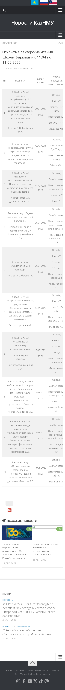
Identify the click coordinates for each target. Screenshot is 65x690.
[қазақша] (34, 2)
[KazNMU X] (35, 681)
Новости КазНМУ (32, 22)
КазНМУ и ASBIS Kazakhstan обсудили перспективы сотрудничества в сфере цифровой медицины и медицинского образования (29, 610)
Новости (8, 599)
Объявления (9, 42)
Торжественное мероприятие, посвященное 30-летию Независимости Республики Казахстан (14, 551)
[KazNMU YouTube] (29, 681)
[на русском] (44, 2)
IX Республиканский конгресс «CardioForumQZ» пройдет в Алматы (26, 632)
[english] (53, 2)
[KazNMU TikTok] (41, 681)
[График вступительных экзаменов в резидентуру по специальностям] (47, 532)
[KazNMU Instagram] (18, 681)
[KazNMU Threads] (46, 681)
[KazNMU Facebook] (24, 681)
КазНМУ (19, 674)
